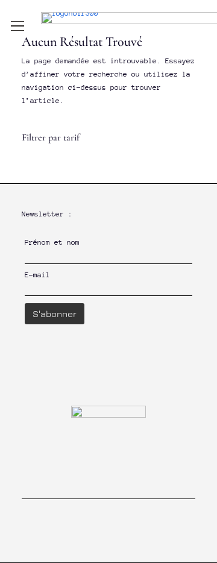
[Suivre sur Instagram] (121, 543)
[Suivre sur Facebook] (95, 543)
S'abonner (55, 314)
